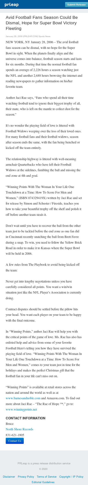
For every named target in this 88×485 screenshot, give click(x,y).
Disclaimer (9, 476)
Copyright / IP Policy (71, 476)
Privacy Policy (26, 476)
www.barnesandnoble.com (23, 398)
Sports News (44, 36)
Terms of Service (46, 476)
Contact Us (14, 441)
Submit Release (76, 4)
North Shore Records (19, 429)
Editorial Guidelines (43, 482)
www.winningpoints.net (21, 409)
